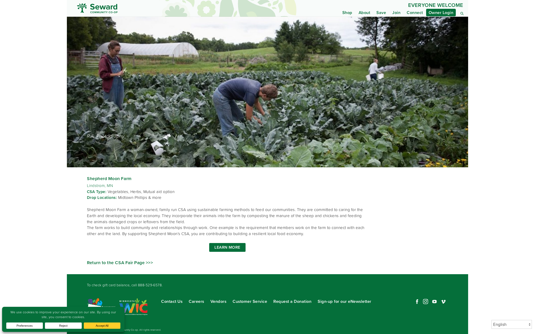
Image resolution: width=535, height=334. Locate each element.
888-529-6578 (150, 285)
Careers (196, 301)
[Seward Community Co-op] (127, 8)
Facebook (416, 301)
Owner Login (441, 12)
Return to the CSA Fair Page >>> (120, 262)
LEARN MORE (227, 247)
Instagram (425, 301)
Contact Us (171, 301)
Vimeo (443, 301)
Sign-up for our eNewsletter (344, 301)
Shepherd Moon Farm (109, 178)
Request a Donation (292, 301)
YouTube (434, 301)
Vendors (218, 301)
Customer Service (250, 301)
